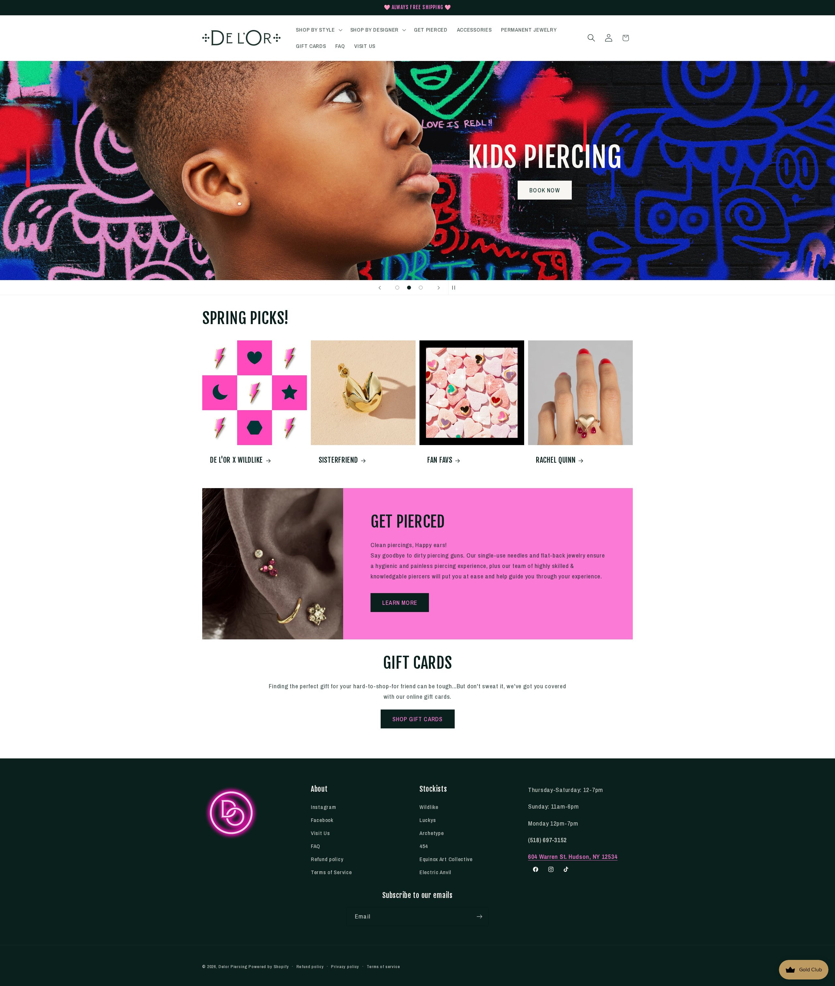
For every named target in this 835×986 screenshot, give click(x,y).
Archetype (431, 833)
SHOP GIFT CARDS (417, 719)
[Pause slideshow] (455, 287)
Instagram (323, 807)
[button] (318, 30)
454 (423, 846)
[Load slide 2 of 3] (409, 287)
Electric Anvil (435, 872)
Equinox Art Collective (446, 859)
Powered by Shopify (269, 966)
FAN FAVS (439, 460)
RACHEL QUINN (556, 460)
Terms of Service (331, 872)
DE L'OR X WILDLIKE (236, 460)
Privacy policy (345, 966)
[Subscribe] (479, 916)
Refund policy (327, 859)
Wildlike (428, 807)
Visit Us (320, 833)
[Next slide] (439, 287)
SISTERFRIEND (338, 460)
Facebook (322, 820)
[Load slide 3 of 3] (421, 287)
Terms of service (383, 966)
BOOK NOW (530, 190)
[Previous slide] (379, 287)
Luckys (427, 820)
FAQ (315, 846)
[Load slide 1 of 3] (397, 287)
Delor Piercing (233, 966)
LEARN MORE (399, 603)
